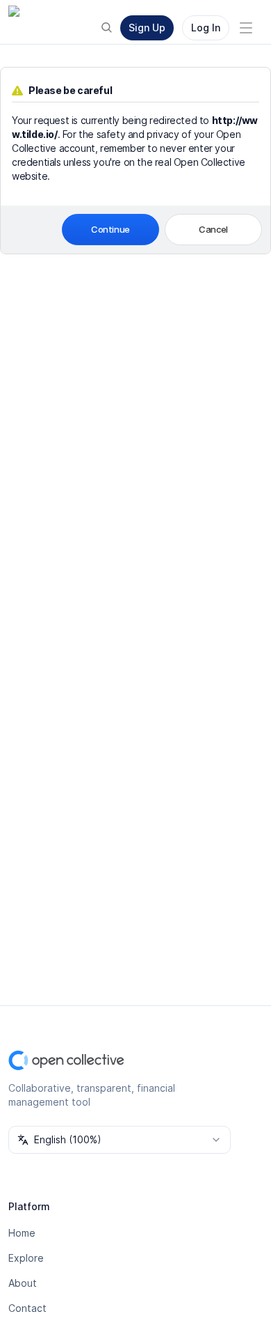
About (22, 1283)
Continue (110, 229)
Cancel (213, 229)
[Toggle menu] (246, 28)
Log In (205, 27)
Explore (26, 1258)
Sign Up (147, 27)
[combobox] (119, 1140)
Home (21, 1233)
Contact (27, 1308)
